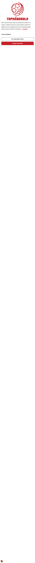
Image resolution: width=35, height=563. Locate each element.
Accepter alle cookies (17, 43)
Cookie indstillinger (6, 34)
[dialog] (17, 281)
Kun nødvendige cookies (17, 39)
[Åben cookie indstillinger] (2, 561)
